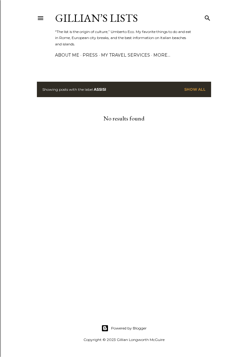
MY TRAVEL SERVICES (125, 55)
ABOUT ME (67, 55)
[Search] (207, 17)
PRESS (90, 55)
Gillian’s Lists (96, 18)
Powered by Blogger (129, 328)
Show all (195, 89)
